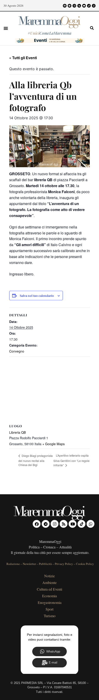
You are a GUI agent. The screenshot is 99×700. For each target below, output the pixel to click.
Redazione (13, 564)
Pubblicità (45, 564)
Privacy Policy (64, 564)
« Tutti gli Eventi (23, 57)
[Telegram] (69, 6)
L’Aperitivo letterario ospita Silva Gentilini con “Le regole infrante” (71, 460)
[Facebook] (65, 6)
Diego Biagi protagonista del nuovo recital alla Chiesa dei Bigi (35, 460)
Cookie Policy (85, 564)
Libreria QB (17, 432)
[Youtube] (84, 6)
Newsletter (29, 564)
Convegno (16, 351)
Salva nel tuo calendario (37, 296)
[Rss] (79, 6)
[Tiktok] (89, 6)
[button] (5, 28)
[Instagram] (74, 6)
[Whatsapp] (94, 6)
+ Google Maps (53, 444)
